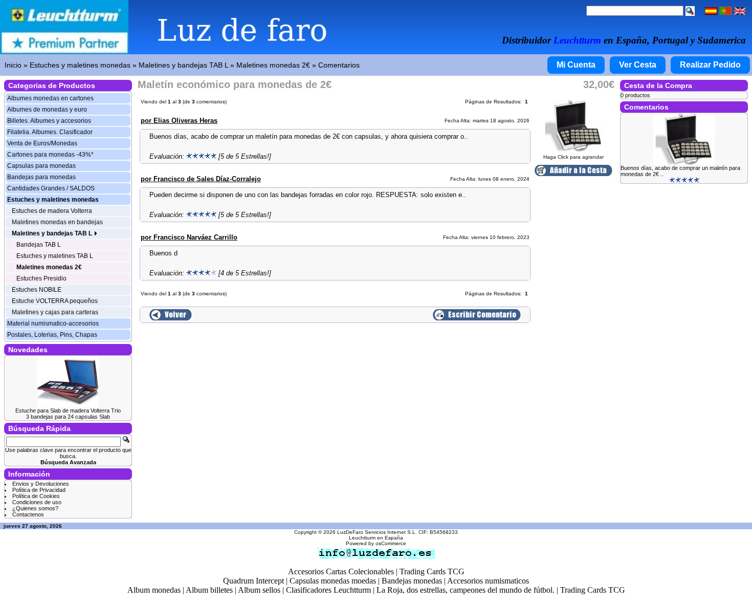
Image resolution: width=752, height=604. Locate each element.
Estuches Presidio (41, 278)
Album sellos (259, 590)
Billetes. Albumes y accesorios (49, 120)
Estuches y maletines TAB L (54, 256)
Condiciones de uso (36, 502)
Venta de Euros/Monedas (42, 143)
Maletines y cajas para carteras (55, 312)
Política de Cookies (36, 496)
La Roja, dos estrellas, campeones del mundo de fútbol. (466, 590)
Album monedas (154, 590)
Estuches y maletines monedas (80, 65)
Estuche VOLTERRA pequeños (55, 301)
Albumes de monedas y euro (47, 109)
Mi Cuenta (576, 64)
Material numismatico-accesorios (53, 323)
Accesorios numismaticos (488, 580)
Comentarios (339, 65)
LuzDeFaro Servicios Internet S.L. (377, 532)
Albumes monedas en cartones (50, 98)
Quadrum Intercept (253, 580)
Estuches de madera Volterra (52, 210)
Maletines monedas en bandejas (57, 222)
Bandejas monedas (412, 580)
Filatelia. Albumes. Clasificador (50, 132)
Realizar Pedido (710, 64)
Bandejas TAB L (38, 244)
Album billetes (209, 590)
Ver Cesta (637, 64)
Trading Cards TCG (432, 571)
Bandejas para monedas (41, 177)
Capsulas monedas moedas (333, 580)
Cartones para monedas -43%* (50, 154)
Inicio (13, 65)
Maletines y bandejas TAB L (183, 65)
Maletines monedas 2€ (273, 65)
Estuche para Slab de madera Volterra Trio (68, 410)
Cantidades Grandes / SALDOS (51, 188)
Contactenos (28, 514)
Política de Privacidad (38, 490)
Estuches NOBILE (36, 289)
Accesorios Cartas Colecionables (341, 571)
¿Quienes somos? (35, 508)
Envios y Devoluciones (40, 484)
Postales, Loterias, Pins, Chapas (52, 334)
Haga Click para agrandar (573, 157)
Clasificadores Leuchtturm (328, 590)
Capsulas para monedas (41, 165)
